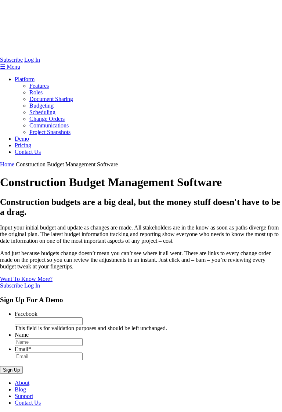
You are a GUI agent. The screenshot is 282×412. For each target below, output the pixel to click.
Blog (20, 389)
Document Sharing (51, 99)
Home (7, 164)
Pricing (23, 145)
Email (23, 349)
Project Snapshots (49, 132)
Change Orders (47, 119)
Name (22, 335)
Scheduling (42, 112)
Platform (25, 79)
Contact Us (28, 152)
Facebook (26, 314)
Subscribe (11, 60)
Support (24, 396)
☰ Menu (10, 67)
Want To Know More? (26, 279)
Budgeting (41, 105)
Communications (49, 125)
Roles (36, 92)
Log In (32, 60)
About (22, 383)
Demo (22, 138)
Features (39, 86)
